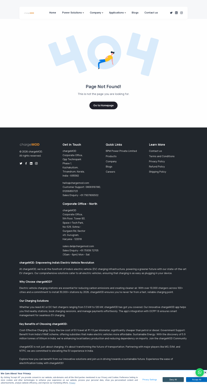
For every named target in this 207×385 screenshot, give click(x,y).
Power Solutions (72, 12)
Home (52, 12)
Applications (116, 12)
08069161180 (93, 187)
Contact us (151, 12)
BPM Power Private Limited (121, 151)
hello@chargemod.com (76, 183)
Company (95, 12)
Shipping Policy (157, 171)
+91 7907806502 (89, 195)
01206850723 (70, 191)
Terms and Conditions (162, 156)
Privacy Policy (157, 161)
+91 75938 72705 (89, 250)
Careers (110, 171)
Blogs (135, 12)
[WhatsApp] (199, 372)
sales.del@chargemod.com (78, 246)
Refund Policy (157, 166)
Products (111, 156)
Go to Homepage (103, 105)
